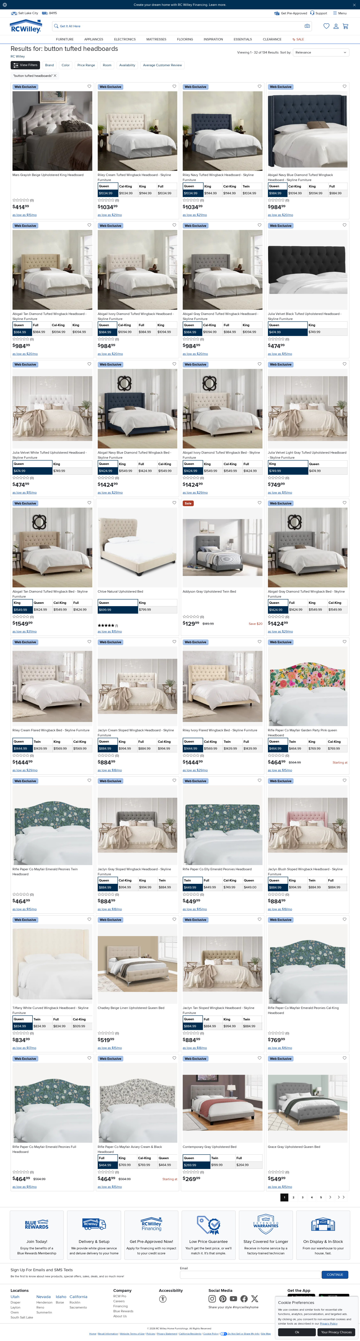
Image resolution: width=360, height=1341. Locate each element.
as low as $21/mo (110, 215)
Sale (300, 39)
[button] (37, 5)
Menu (342, 13)
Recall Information (108, 1333)
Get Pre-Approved (294, 13)
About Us (120, 1316)
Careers (119, 1301)
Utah (15, 1296)
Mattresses (156, 39)
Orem (15, 1312)
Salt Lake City (28, 12)
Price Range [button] (86, 65)
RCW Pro (119, 1296)
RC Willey (18, 56)
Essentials (243, 39)
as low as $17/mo (24, 1048)
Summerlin (44, 1312)
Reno (40, 1307)
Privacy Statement (167, 1333)
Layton (15, 1307)
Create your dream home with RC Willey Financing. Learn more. (180, 5)
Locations (20, 1290)
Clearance (272, 39)
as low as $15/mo (24, 215)
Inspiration (213, 39)
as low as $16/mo (280, 1048)
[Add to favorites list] (89, 87)
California (79, 1296)
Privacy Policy (329, 1323)
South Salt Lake (22, 1317)
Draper (15, 1302)
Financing (120, 1306)
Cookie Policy (211, 1333)
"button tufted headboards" (33, 76)
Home (92, 1333)
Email (184, 1268)
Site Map (266, 1333)
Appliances (93, 39)
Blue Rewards (123, 1311)
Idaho (61, 1296)
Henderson (44, 1302)
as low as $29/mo (110, 493)
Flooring (185, 39)
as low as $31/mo (24, 631)
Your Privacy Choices (336, 1332)
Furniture (65, 39)
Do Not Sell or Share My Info (243, 1333)
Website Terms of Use (132, 1333)
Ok (297, 1332)
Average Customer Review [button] (162, 65)
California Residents (190, 1333)
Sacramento (78, 1307)
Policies (150, 1333)
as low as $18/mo (110, 770)
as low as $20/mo (280, 215)
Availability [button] (127, 65)
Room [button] (107, 65)
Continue (335, 1275)
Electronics (125, 39)
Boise (60, 1302)
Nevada (43, 1296)
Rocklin (75, 1302)
